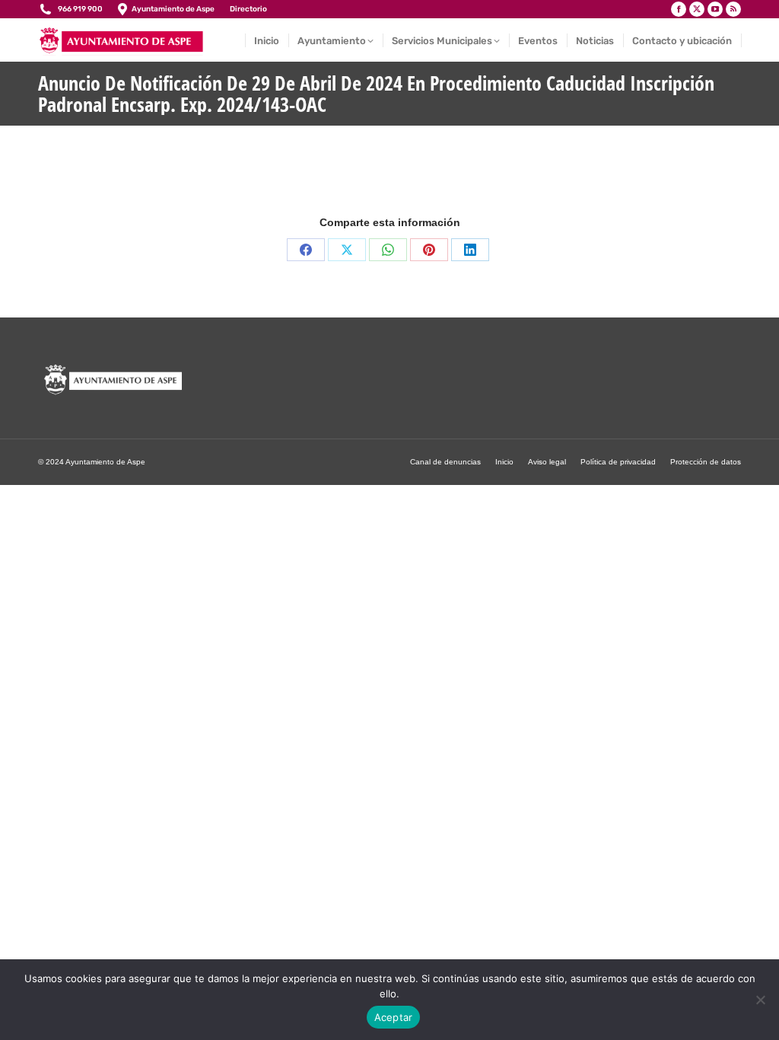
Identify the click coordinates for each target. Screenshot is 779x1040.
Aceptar (393, 1017)
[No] (760, 999)
